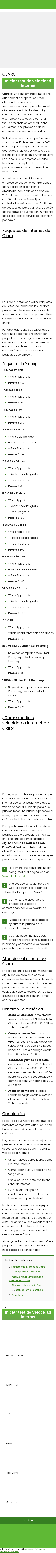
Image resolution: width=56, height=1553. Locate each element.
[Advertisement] (28, 40)
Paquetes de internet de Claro (28, 1266)
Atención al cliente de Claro (27, 1285)
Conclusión (18, 1295)
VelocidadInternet (13, 876)
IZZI (6, 1307)
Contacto (28, 1549)
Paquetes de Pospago (27, 1271)
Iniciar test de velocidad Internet (28, 83)
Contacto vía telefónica (29, 1290)
